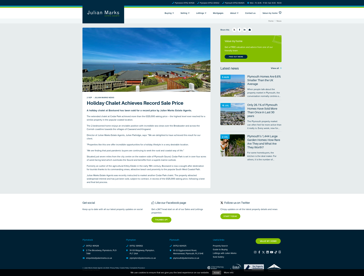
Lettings (200, 13)
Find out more (236, 56)
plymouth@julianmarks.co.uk (186, 257)
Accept (216, 272)
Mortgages (218, 13)
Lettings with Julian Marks (224, 253)
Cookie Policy (124, 268)
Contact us (250, 13)
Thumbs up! (161, 219)
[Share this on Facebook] (239, 30)
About (233, 13)
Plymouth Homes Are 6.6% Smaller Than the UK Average (264, 80)
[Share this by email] (250, 30)
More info (228, 272)
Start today (230, 216)
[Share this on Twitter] (234, 30)
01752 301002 (136, 245)
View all (275, 68)
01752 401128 (92, 245)
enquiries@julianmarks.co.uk (99, 257)
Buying (168, 13)
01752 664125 (179, 245)
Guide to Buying (220, 249)
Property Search (220, 245)
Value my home (268, 241)
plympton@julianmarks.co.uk (143, 257)
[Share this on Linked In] (244, 30)
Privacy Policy (114, 268)
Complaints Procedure (137, 268)
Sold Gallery (218, 256)
